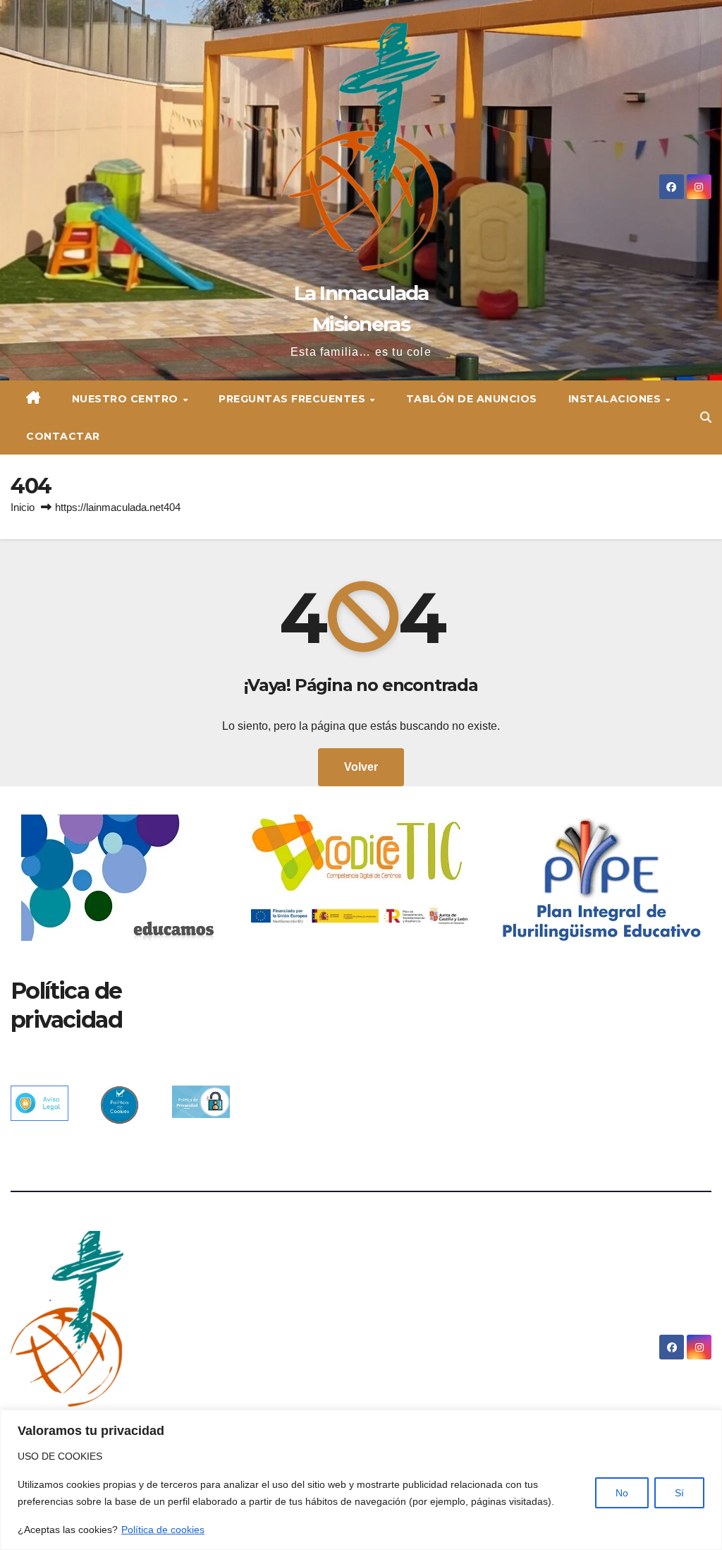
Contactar (63, 436)
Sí (679, 1492)
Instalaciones (616, 398)
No (622, 1492)
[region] (361, 1480)
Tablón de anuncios (471, 398)
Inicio (23, 507)
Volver (361, 767)
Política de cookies (162, 1529)
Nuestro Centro (127, 398)
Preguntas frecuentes (294, 398)
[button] (705, 417)
